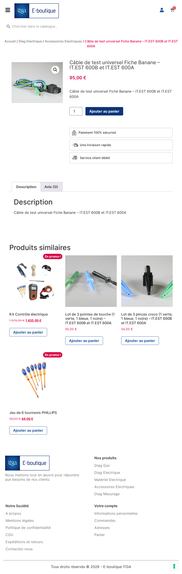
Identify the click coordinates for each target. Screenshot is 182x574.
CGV (9, 534)
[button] (55, 70)
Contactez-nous (19, 549)
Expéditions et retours (24, 542)
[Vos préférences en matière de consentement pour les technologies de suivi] (174, 566)
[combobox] (91, 26)
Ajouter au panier (104, 111)
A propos (13, 513)
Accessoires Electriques (63, 41)
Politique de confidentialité (28, 527)
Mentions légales (20, 520)
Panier (99, 534)
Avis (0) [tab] (51, 187)
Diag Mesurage (107, 494)
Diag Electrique (30, 41)
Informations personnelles (116, 513)
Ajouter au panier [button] (28, 332)
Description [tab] (26, 187)
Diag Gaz (102, 465)
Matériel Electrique (110, 479)
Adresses (102, 527)
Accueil (10, 41)
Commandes (104, 520)
